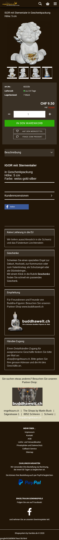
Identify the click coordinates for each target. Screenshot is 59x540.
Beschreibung (13, 152)
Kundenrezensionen (17, 195)
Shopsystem (20, 533)
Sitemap (29, 452)
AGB (29, 439)
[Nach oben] (50, 535)
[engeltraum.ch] (10, 4)
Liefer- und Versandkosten (29, 442)
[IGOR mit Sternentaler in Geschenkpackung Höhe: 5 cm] (29, 43)
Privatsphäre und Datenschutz (29, 445)
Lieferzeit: (9, 91)
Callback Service (29, 449)
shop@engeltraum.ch (29, 417)
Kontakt (29, 435)
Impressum (29, 432)
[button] (17, 206)
